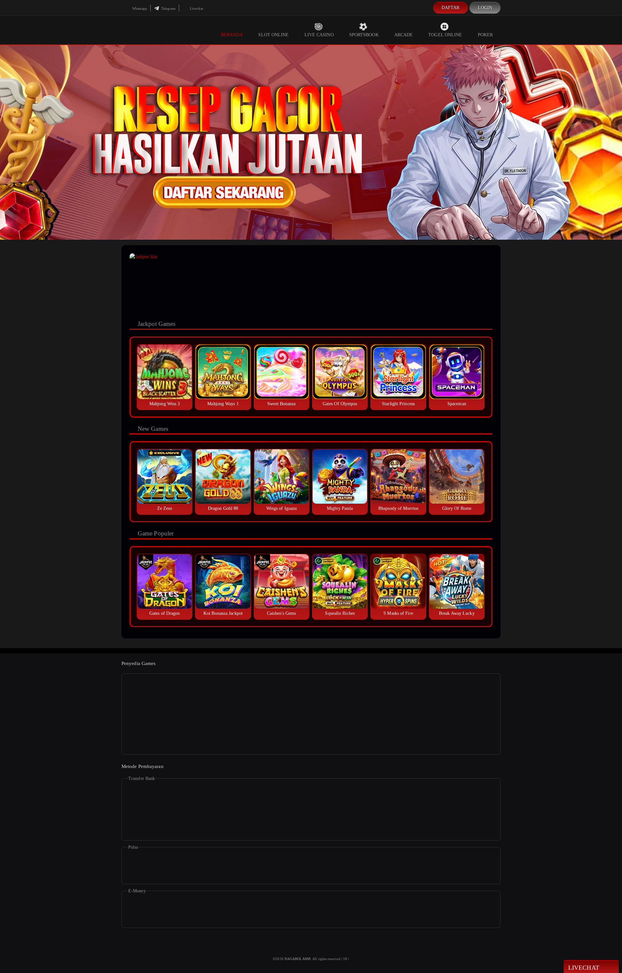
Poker (485, 34)
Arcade (403, 34)
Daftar (451, 7)
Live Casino (319, 34)
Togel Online (445, 34)
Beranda (232, 34)
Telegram (168, 8)
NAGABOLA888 (297, 959)
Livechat (196, 8)
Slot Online (273, 34)
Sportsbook (364, 34)
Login (485, 7)
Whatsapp (139, 8)
